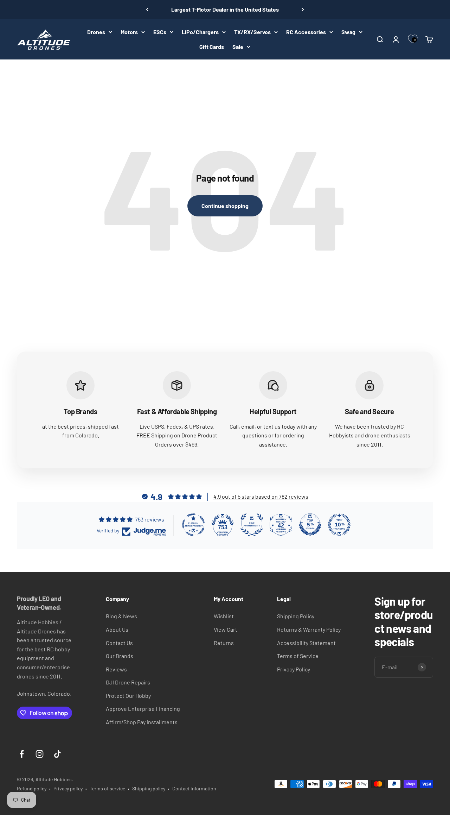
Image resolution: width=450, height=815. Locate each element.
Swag (348, 32)
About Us (117, 629)
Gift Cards (211, 46)
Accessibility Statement (306, 642)
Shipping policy (148, 788)
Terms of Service (298, 655)
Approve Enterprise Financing (143, 708)
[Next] (303, 9)
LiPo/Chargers (200, 32)
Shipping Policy (295, 616)
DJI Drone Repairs (128, 682)
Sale (237, 46)
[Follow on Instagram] (39, 754)
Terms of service (107, 788)
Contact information (194, 788)
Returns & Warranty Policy (309, 629)
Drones (96, 32)
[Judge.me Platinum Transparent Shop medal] (193, 524)
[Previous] (147, 9)
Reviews (116, 669)
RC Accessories (306, 32)
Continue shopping (225, 205)
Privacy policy (68, 788)
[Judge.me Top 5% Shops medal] (310, 524)
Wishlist (224, 616)
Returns (224, 642)
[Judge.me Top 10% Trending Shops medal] (339, 524)
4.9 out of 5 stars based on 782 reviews (260, 496)
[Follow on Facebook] (21, 754)
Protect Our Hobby (128, 695)
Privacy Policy (293, 669)
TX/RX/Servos (252, 32)
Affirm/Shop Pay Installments (142, 722)
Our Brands (119, 655)
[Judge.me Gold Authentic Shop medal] (251, 524)
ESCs (159, 32)
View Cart (225, 629)
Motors (129, 32)
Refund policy (31, 788)
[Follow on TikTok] (57, 754)
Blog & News (121, 616)
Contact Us (119, 642)
